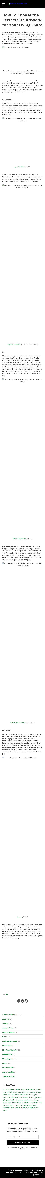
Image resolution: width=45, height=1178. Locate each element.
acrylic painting (30, 1089)
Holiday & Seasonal (9, 1041)
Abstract (5, 1019)
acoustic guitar (20, 1089)
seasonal (19, 1105)
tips (6, 994)
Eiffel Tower (24, 1095)
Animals (5, 1024)
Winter (5, 1110)
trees (27, 1108)
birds (4, 1092)
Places (4, 1063)
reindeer (12, 1105)
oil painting (25, 1103)
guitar (8, 1100)
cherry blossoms (18, 1092)
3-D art (5, 1089)
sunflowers (6, 1108)
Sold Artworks (7, 1068)
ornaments (34, 1103)
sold (34, 1105)
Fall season (14, 1097)
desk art (11, 1095)
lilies (17, 1100)
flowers (25, 1097)
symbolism (14, 1108)
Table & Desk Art (8, 1076)
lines (21, 1100)
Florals (4, 1037)
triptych (32, 1108)
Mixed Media (7, 1054)
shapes (25, 1105)
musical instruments (14, 1103)
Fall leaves (6, 1097)
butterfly (9, 1092)
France (31, 1097)
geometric (38, 1097)
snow (30, 1105)
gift (4, 1100)
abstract (11, 1089)
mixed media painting (31, 1100)
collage (38, 1092)
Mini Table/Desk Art (9, 1050)
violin (37, 1108)
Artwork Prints (7, 1028)
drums (16, 1095)
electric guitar (33, 1095)
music (5, 1103)
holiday (12, 1100)
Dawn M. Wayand (34, 1172)
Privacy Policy (29, 1170)
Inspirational (7, 1046)
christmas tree (30, 1092)
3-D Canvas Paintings (10, 1015)
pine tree (6, 1105)
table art (22, 1108)
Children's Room (8, 1032)
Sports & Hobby (8, 1072)
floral (20, 1097)
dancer (5, 1095)
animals (39, 1089)
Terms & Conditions (15, 1170)
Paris (40, 1103)
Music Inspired (7, 1059)
